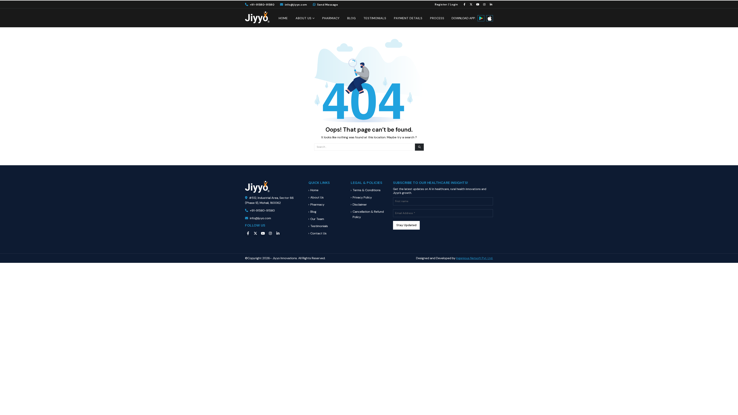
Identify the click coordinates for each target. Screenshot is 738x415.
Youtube (263, 233)
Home (283, 18)
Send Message (327, 4)
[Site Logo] (257, 17)
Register (441, 4)
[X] (471, 4)
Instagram (270, 233)
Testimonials (374, 18)
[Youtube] (478, 4)
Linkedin (278, 233)
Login (454, 4)
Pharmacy (331, 18)
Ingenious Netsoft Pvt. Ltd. (474, 258)
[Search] (419, 147)
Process (437, 18)
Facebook (248, 233)
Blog (351, 18)
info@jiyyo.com (296, 4)
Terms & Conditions (367, 190)
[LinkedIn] (491, 4)
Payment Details (408, 18)
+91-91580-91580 (262, 4)
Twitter (255, 233)
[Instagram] (484, 4)
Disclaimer (360, 205)
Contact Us (318, 233)
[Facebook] (464, 4)
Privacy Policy (362, 197)
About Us (304, 18)
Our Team (317, 219)
